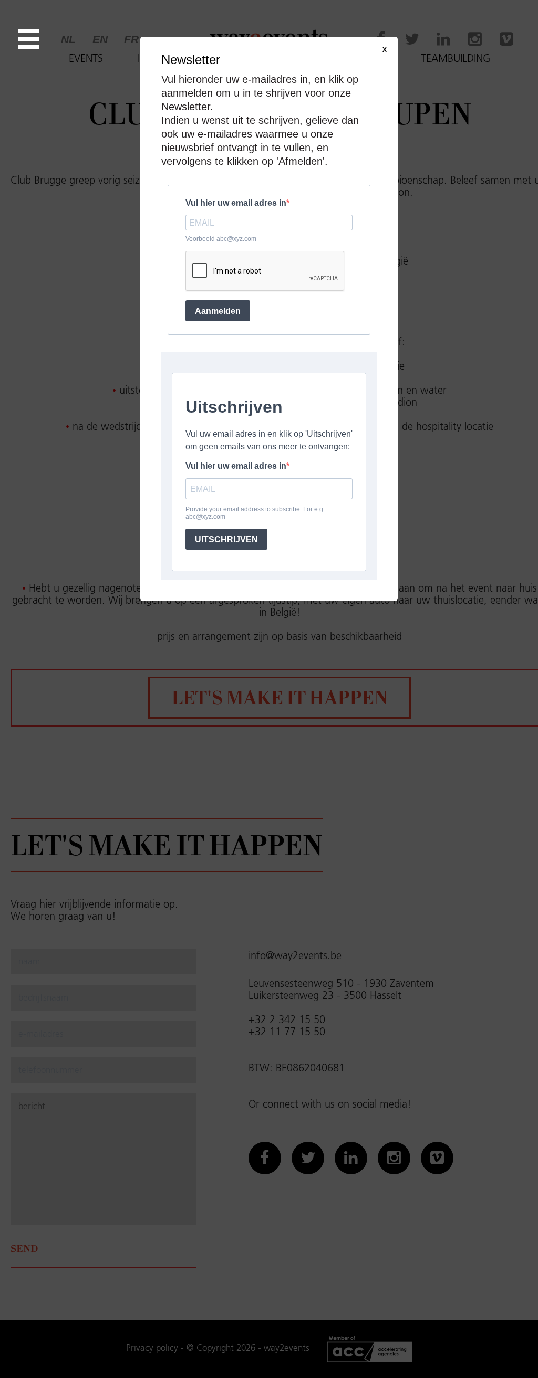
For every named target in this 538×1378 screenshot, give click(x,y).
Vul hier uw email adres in (235, 202)
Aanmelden (218, 311)
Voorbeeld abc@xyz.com (220, 239)
